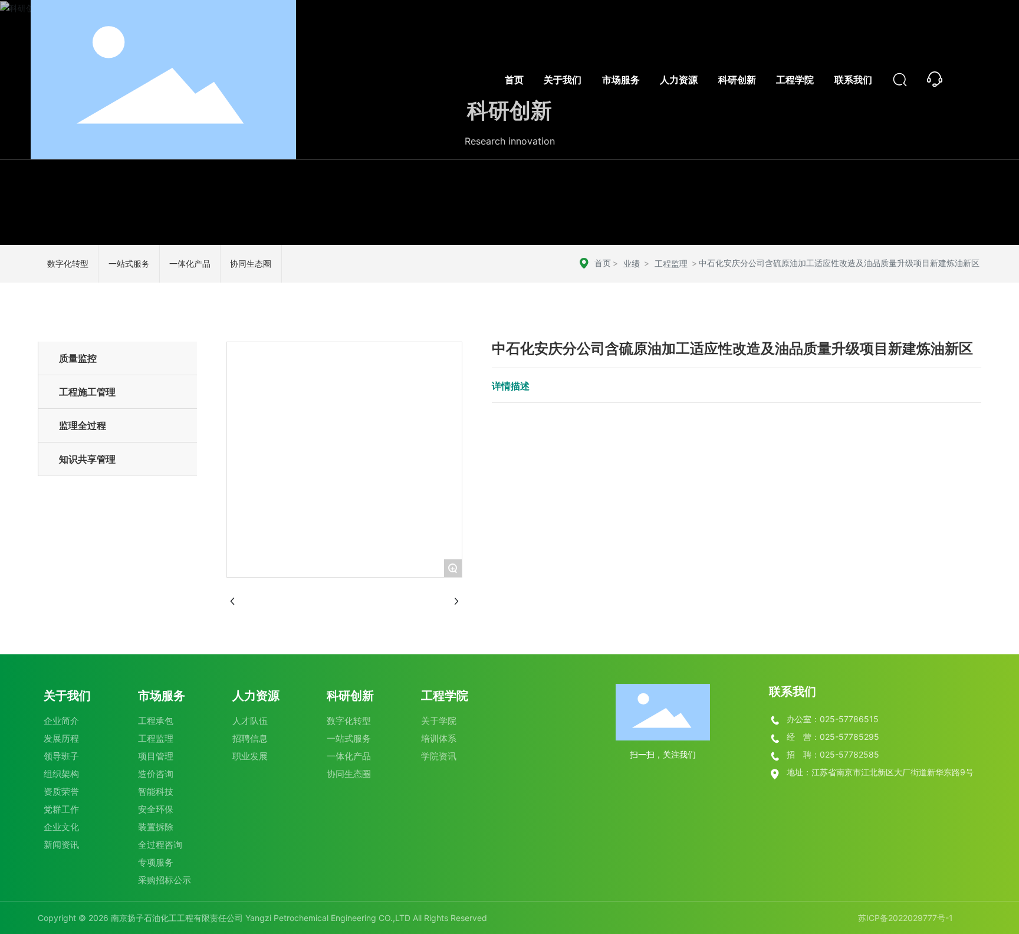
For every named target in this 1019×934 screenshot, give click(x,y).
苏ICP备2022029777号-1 (905, 918)
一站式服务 (129, 263)
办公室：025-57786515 (833, 719)
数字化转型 (67, 263)
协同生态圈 (250, 263)
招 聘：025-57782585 (833, 754)
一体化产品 (190, 263)
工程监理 (671, 263)
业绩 (631, 263)
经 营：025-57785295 (833, 737)
